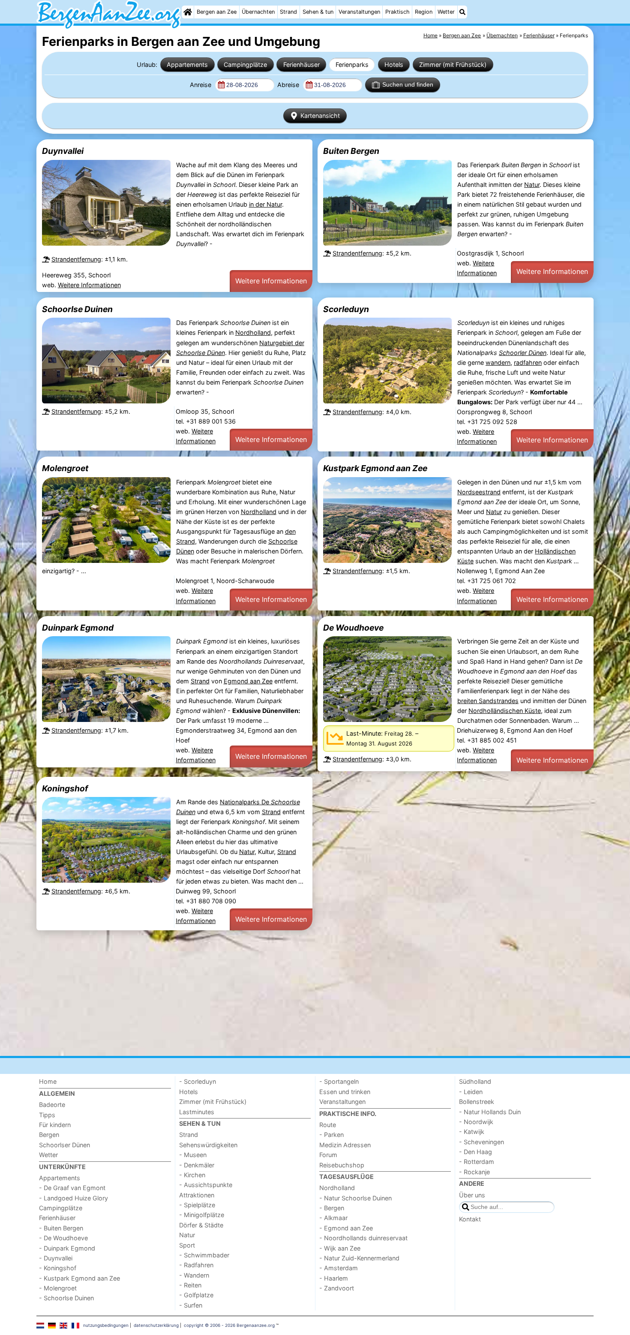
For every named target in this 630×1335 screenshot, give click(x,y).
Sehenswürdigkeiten (208, 1145)
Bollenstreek (476, 1101)
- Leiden (471, 1091)
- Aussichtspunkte (205, 1184)
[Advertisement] (293, 993)
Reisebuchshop (341, 1165)
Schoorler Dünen (522, 352)
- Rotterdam (476, 1161)
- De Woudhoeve (63, 1238)
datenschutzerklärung (156, 1325)
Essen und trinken (344, 1091)
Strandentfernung (76, 259)
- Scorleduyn (197, 1081)
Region (423, 12)
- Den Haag (475, 1151)
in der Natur (265, 204)
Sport (187, 1245)
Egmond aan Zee (248, 681)
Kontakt (470, 1219)
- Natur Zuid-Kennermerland (359, 1258)
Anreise (201, 84)
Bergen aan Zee (217, 12)
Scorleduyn (346, 309)
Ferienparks (352, 64)
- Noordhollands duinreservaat (363, 1238)
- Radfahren (196, 1265)
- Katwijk (471, 1131)
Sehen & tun (318, 12)
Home (48, 1081)
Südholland (475, 1081)
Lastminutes (196, 1112)
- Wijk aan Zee (339, 1248)
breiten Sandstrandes (488, 700)
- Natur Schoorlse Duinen (355, 1198)
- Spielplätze (197, 1205)
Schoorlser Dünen (64, 1145)
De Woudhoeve (353, 627)
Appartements (187, 64)
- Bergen (331, 1208)
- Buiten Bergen (61, 1228)
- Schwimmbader (204, 1255)
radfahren (528, 362)
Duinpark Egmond (78, 627)
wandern (498, 362)
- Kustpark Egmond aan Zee (79, 1278)
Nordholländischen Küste (504, 710)
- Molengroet (58, 1288)
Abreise (289, 84)
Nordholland (253, 332)
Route (327, 1124)
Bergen (49, 1134)
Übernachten (258, 12)
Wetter (446, 12)
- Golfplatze (196, 1295)
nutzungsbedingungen (106, 1325)
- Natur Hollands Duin (490, 1112)
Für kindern (55, 1124)
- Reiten (190, 1285)
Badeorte (52, 1104)
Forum (328, 1154)
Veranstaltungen (359, 12)
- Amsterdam (338, 1268)
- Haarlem (333, 1278)
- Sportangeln (339, 1081)
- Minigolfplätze (201, 1214)
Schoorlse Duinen (77, 309)
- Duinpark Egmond (67, 1248)
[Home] (188, 12)
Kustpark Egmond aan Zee (375, 468)
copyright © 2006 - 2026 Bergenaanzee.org (229, 1325)
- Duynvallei (55, 1258)
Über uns (472, 1195)
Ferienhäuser (301, 64)
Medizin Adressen (345, 1145)
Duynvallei (63, 151)
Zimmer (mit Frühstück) (452, 64)
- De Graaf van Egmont (72, 1187)
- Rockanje (474, 1172)
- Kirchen (192, 1175)
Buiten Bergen (351, 151)
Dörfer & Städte (201, 1225)
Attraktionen (196, 1195)
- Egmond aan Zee (346, 1228)
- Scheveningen (481, 1142)
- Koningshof (57, 1268)
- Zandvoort (336, 1288)
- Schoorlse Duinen (66, 1298)
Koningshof (65, 788)
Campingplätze (245, 64)
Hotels (393, 64)
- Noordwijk (476, 1121)
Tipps (47, 1115)
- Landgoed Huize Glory (73, 1198)
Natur (532, 184)
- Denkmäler (196, 1165)
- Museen (193, 1154)
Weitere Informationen (89, 285)
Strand (288, 12)
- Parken (331, 1134)
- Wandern (194, 1275)
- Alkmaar (333, 1217)
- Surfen (190, 1305)
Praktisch (397, 12)
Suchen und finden (407, 84)
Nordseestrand (479, 492)
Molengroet (65, 468)
